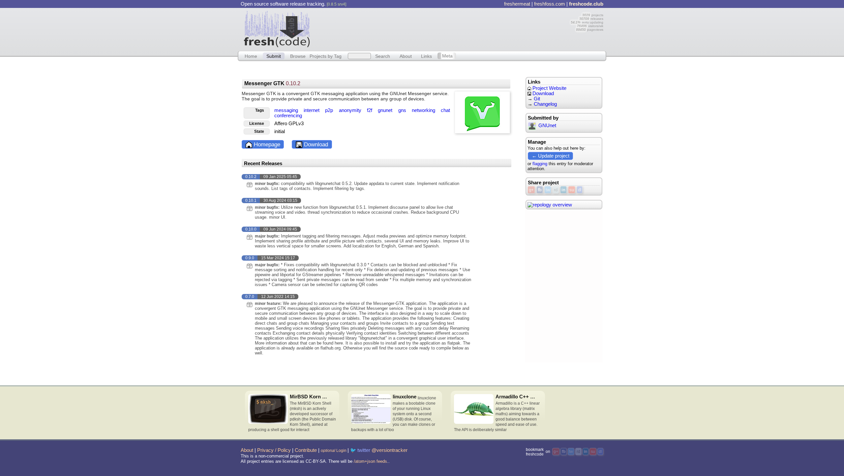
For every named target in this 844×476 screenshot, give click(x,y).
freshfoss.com (549, 4)
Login (334, 450)
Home (251, 55)
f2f (370, 110)
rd (556, 189)
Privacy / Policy (274, 450)
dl (579, 189)
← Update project (550, 156)
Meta (447, 55)
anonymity (351, 110)
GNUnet (547, 125)
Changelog (545, 104)
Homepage (266, 144)
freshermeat (517, 4)
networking (424, 110)
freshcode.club (586, 4)
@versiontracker (389, 450)
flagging (539, 163)
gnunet (386, 110)
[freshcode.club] (277, 28)
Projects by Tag (326, 55)
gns (402, 110)
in (563, 189)
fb (540, 189)
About (406, 55)
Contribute (306, 450)
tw (548, 189)
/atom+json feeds (370, 461)
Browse (298, 55)
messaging (286, 110)
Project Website (548, 88)
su (571, 189)
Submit (273, 55)
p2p (329, 110)
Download (315, 144)
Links (426, 55)
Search (382, 55)
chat (445, 110)
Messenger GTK (272, 83)
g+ (531, 189)
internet (312, 110)
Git (537, 98)
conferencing (288, 115)
